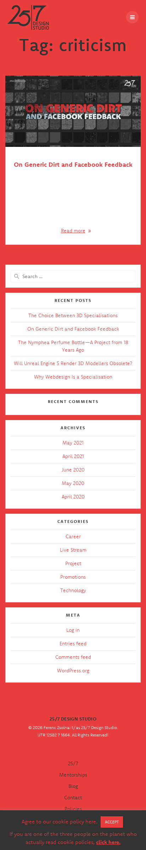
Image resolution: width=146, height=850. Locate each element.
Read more (73, 230)
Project (73, 563)
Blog (73, 786)
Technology (73, 590)
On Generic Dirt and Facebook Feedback (73, 164)
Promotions (73, 577)
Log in (73, 630)
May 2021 (73, 443)
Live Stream (73, 550)
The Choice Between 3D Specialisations (73, 315)
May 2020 (73, 483)
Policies (73, 809)
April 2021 (73, 456)
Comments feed (73, 657)
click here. (108, 842)
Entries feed (73, 643)
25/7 (73, 763)
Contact (73, 797)
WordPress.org (73, 670)
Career (73, 536)
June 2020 (73, 470)
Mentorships (73, 775)
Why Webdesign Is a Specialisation (73, 377)
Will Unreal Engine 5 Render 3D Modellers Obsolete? (73, 363)
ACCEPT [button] (112, 821)
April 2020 (73, 496)
